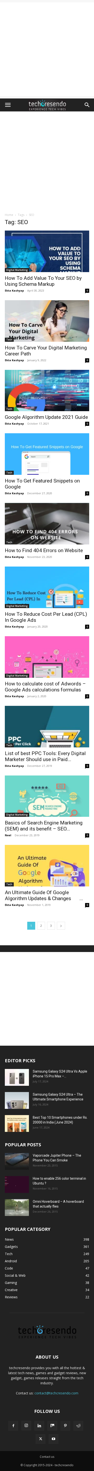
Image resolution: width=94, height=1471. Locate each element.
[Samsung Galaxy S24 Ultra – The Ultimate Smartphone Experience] (17, 1100)
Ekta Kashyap (14, 290)
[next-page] (61, 926)
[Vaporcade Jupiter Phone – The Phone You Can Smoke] (17, 1161)
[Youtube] (53, 1439)
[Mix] (52, 1426)
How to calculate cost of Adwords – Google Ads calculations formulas (45, 687)
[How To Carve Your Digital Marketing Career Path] (47, 321)
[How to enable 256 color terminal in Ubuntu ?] (17, 1184)
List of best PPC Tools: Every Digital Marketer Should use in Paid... (45, 756)
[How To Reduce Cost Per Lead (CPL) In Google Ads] (47, 587)
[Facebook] (13, 1426)
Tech (9, 339)
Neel (8, 835)
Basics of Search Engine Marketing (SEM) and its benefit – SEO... (43, 826)
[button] (7, 104)
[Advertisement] (47, 49)
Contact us (47, 1457)
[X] (40, 1439)
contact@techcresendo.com (56, 1393)
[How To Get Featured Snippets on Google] (47, 454)
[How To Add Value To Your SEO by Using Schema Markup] (47, 251)
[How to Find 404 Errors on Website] (47, 523)
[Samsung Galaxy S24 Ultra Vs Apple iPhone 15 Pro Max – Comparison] (17, 1077)
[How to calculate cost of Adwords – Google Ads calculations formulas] (47, 657)
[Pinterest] (65, 1426)
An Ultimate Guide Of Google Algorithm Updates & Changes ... (44, 895)
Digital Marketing (17, 270)
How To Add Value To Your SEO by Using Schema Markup (43, 281)
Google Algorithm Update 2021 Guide (46, 417)
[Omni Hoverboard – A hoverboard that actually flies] (17, 1207)
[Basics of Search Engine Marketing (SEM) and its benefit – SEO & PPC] (47, 796)
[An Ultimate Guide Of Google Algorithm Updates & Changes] (47, 865)
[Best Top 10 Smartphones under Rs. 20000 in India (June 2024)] (17, 1123)
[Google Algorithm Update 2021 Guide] (47, 390)
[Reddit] (78, 1426)
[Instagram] (26, 1425)
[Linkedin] (39, 1426)
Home (9, 215)
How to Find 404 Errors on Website (44, 550)
